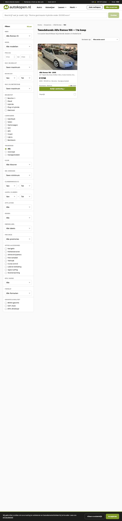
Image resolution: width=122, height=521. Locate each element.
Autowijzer (50, 7)
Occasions (47, 25)
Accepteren (112, 516)
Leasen (61, 7)
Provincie (8, 235)
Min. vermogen (10, 171)
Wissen (29, 26)
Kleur (7, 160)
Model (7, 42)
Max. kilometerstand (12, 84)
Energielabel (10, 224)
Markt (72, 7)
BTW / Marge (9, 278)
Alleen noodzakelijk (94, 516)
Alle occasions (111, 7)
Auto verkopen (95, 7)
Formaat (8, 289)
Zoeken (114, 15)
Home (40, 25)
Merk (6, 32)
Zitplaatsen (9, 203)
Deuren (7, 213)
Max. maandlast (11, 63)
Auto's (39, 7)
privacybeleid (8, 517)
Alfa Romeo (57, 25)
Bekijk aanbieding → (57, 89)
